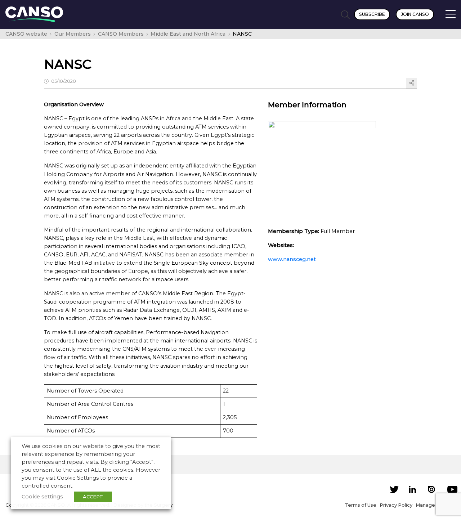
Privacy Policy (396, 505)
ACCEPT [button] (93, 496)
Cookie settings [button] (42, 496)
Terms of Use (360, 505)
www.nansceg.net (292, 259)
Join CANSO (415, 14)
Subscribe (372, 14)
